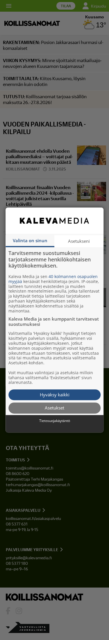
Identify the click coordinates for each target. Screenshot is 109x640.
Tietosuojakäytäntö (54, 421)
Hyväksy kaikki (54, 395)
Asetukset (54, 408)
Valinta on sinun (30, 240)
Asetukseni (79, 241)
